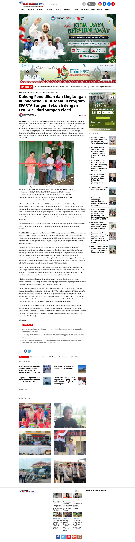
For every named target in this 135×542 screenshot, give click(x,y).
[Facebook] (25, 351)
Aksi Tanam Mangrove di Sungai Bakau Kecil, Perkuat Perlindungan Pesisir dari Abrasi (99, 249)
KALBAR (40, 10)
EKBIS (76, 10)
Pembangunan (47, 92)
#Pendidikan (75, 357)
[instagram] (100, 4)
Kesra (33, 92)
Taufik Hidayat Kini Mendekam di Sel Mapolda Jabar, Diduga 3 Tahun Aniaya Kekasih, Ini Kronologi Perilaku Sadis (99, 165)
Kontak (104, 490)
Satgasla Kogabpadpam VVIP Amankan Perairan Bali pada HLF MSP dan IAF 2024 (29, 380)
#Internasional (35, 357)
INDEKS (107, 10)
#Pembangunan (63, 357)
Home (20, 92)
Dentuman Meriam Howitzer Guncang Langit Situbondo (64, 367)
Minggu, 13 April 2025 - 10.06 (30, 115)
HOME (22, 10)
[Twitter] (29, 351)
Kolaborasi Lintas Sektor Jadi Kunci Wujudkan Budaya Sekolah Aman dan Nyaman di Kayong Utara (98, 152)
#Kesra (44, 357)
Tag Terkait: (24, 357)
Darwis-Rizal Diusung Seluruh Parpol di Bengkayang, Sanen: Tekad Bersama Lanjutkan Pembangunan (65, 381)
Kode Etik (96, 490)
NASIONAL (31, 10)
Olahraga (38, 92)
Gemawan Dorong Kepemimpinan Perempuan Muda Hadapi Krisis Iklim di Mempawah (99, 202)
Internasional (27, 92)
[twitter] (109, 4)
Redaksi (89, 490)
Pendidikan (55, 92)
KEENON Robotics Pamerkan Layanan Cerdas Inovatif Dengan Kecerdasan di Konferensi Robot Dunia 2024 (29, 369)
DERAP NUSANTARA (88, 10)
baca (81, 115)
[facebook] (104, 4)
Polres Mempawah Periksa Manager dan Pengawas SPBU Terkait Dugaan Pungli (99, 140)
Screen (92, 4)
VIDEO (99, 10)
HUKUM (58, 10)
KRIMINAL (67, 10)
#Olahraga (52, 357)
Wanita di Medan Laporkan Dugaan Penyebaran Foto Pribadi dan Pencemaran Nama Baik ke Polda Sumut (98, 179)
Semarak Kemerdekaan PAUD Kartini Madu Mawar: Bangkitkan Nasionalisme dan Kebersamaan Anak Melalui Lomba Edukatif (53, 341)
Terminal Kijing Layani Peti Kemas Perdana (99, 189)
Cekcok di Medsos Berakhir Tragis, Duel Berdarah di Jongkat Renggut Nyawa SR (99, 225)
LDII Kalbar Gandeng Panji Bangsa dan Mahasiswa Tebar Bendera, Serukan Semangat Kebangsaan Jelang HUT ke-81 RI (99, 214)
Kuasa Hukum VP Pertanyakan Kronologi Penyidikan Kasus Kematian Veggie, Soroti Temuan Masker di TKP (99, 237)
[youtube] (113, 4)
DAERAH (50, 10)
